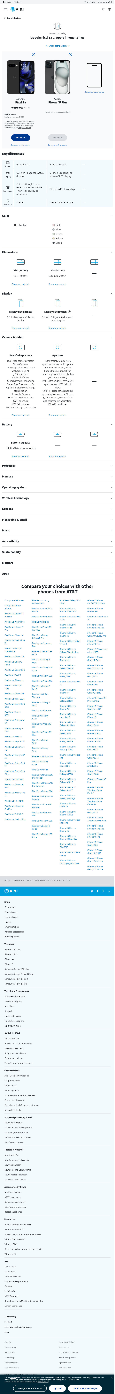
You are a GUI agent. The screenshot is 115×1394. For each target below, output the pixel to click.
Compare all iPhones (14, 600)
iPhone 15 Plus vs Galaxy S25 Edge (68, 797)
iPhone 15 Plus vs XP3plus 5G (95, 764)
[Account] (109, 9)
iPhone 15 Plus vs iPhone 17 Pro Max (68, 610)
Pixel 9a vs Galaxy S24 (42, 791)
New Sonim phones (13, 1142)
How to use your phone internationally (22, 1234)
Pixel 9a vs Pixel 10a (13, 736)
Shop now (20, 137)
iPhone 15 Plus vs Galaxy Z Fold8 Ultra (69, 650)
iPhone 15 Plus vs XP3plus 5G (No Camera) (95, 801)
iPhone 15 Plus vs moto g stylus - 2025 (69, 862)
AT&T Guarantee (12, 1296)
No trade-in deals (12, 1110)
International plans (13, 1001)
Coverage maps (10, 1347)
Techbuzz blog (10, 1317)
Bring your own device (15, 1053)
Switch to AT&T (11, 1038)
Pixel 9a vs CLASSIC (13, 814)
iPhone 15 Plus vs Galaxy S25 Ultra (95, 667)
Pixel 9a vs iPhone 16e (42, 616)
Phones (26, 880)
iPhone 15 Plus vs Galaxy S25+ (95, 748)
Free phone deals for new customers (21, 1105)
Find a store (90, 2)
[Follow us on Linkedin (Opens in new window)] (109, 891)
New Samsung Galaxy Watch (18, 1169)
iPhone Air (9, 959)
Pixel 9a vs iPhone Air (14, 693)
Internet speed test (13, 1048)
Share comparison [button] (58, 45)
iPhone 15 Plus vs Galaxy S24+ (95, 724)
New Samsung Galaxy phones (18, 1127)
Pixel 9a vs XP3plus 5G (42, 756)
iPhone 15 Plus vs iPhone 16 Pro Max (68, 837)
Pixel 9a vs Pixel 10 (40, 621)
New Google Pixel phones (16, 1132)
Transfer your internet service (18, 1063)
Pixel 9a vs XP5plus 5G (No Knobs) (42, 776)
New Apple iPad (11, 1155)
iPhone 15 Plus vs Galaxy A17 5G (68, 772)
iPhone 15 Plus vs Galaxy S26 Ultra (68, 724)
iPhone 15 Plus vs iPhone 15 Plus (95, 740)
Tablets (7, 921)
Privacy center (64, 1347)
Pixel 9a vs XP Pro (40, 769)
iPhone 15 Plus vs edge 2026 (68, 764)
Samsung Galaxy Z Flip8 (15, 983)
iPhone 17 (8, 964)
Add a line (9, 1006)
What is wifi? (10, 1254)
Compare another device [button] (94, 92)
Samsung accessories (14, 1202)
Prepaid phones (11, 936)
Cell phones (9, 907)
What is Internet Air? (14, 1229)
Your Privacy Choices (67, 1352)
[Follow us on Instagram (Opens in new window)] (103, 891)
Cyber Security (65, 1362)
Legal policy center (11, 1368)
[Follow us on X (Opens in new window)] (92, 891)
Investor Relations (13, 1276)
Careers (8, 1286)
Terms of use (9, 1352)
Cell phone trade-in (13, 1058)
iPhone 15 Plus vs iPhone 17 (68, 691)
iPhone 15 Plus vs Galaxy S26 (68, 675)
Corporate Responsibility (16, 1281)
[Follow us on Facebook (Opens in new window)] (97, 891)
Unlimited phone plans (15, 996)
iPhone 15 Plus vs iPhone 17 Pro (68, 626)
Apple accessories (12, 1192)
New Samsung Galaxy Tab (16, 1159)
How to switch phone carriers (18, 1043)
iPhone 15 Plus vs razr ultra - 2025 (97, 650)
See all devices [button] (14, 18)
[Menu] (5, 9)
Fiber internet (10, 912)
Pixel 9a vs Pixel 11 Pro (14, 621)
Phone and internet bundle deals (19, 1095)
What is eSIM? (10, 1244)
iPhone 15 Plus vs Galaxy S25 (95, 675)
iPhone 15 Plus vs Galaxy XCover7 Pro (96, 634)
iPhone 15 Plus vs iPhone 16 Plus (68, 813)
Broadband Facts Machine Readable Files (23, 1301)
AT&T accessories (12, 1197)
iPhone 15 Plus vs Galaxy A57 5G (68, 740)
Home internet (11, 917)
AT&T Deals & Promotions (16, 1075)
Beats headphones (13, 1211)
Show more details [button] (20, 284)
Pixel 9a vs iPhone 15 (13, 800)
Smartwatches (11, 926)
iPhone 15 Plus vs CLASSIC (68, 846)
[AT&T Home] (17, 9)
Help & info (9, 1291)
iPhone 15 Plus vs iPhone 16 (68, 634)
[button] (69, 311)
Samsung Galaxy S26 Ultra (16, 969)
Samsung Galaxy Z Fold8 (16, 978)
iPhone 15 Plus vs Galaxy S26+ (68, 732)
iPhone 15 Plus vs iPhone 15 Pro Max (95, 626)
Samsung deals (11, 1090)
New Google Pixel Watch (15, 1174)
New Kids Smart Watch (15, 1179)
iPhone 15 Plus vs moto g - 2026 (68, 748)
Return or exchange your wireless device (23, 1249)
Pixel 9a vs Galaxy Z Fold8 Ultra (13, 650)
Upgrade (8, 1011)
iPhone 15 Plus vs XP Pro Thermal (96, 699)
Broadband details (11, 1362)
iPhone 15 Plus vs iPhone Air (68, 707)
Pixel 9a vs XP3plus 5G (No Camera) (42, 784)
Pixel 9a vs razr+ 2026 (14, 698)
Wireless (16, 880)
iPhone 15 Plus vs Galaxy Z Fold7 (95, 707)
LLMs (6, 1332)
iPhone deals (10, 1085)
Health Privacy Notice (67, 1357)
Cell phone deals (12, 1080)
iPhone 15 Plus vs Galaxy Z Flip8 (68, 699)
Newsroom (9, 1271)
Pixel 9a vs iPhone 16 (13, 635)
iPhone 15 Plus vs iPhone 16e (95, 610)
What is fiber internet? (14, 1239)
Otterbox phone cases (15, 1206)
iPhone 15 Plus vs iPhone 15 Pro (95, 732)
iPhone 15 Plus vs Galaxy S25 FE (68, 789)
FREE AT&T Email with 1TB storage (18, 1327)
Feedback (8, 1322)
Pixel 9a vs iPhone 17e (14, 656)
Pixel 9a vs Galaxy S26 (14, 669)
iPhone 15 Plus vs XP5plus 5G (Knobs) (96, 819)
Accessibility (9, 1357)
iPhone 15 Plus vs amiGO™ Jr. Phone (96, 602)
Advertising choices (66, 1342)
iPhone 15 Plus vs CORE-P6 (68, 805)
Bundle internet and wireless (17, 1224)
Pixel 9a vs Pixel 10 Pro (14, 819)
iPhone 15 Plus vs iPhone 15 (68, 829)
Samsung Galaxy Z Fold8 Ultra (18, 973)
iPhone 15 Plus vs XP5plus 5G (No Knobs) (95, 790)
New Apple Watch (12, 1164)
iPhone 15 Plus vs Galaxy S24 (95, 811)
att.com (7, 880)
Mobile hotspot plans (14, 1020)
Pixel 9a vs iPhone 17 (13, 680)
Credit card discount (14, 1100)
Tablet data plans (12, 1016)
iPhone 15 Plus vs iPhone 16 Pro (95, 642)
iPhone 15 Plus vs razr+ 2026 (68, 715)
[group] (57, 901)
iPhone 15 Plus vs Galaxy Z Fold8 (68, 667)
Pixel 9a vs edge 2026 (14, 741)
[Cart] (103, 9)
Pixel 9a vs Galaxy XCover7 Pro (40, 636)
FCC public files (65, 1368)
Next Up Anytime (12, 1025)
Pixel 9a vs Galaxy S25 (42, 675)
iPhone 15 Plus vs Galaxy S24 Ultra (95, 868)
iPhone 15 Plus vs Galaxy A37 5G (68, 780)
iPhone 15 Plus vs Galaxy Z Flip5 (95, 659)
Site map (7, 1342)
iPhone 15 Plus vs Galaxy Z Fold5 (95, 691)
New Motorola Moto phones (17, 1137)
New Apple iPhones (13, 1122)
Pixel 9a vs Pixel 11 (12, 675)
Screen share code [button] (13, 1305)
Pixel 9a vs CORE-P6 (13, 779)
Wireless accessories (14, 931)
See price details (24, 128)
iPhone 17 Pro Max (12, 949)
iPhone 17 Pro (10, 954)
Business (18, 2)
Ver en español (105, 2)
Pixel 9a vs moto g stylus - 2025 (40, 602)
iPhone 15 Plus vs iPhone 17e (68, 659)
